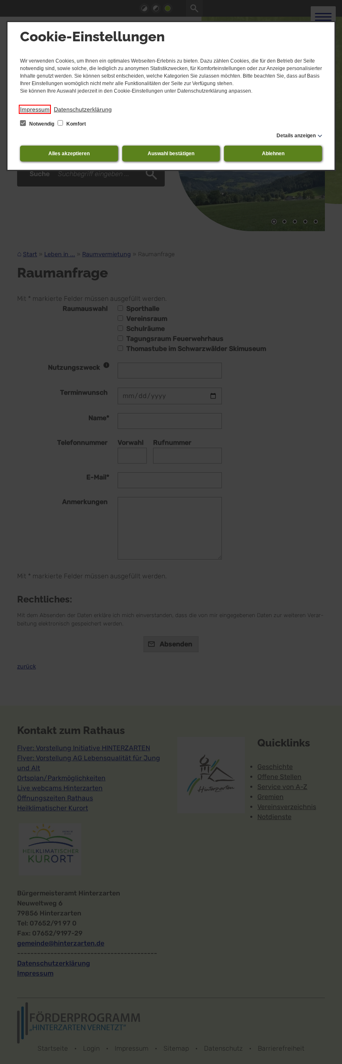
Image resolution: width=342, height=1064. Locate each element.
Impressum (35, 109)
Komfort (75, 124)
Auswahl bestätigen (171, 153)
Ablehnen (273, 153)
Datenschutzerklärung (83, 109)
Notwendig (41, 124)
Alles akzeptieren (69, 153)
